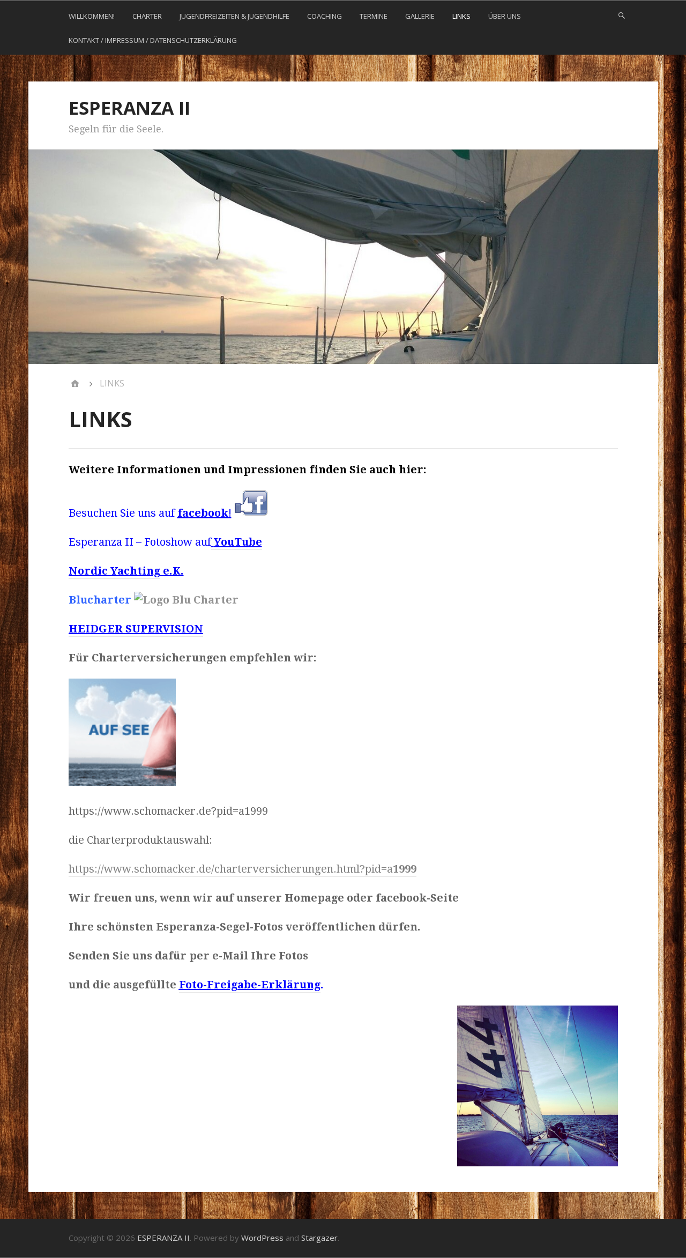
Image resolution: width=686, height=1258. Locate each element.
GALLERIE (420, 16)
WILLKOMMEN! (92, 16)
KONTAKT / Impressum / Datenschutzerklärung (153, 40)
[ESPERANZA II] (75, 384)
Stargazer (319, 1237)
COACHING (324, 16)
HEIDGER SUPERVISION (136, 628)
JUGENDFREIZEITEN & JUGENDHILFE (234, 16)
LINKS (461, 16)
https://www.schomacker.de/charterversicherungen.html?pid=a (242, 868)
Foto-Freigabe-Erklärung (249, 984)
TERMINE (373, 16)
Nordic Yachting (114, 570)
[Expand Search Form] (621, 15)
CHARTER (147, 16)
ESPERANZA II (129, 107)
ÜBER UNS (504, 16)
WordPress (262, 1237)
